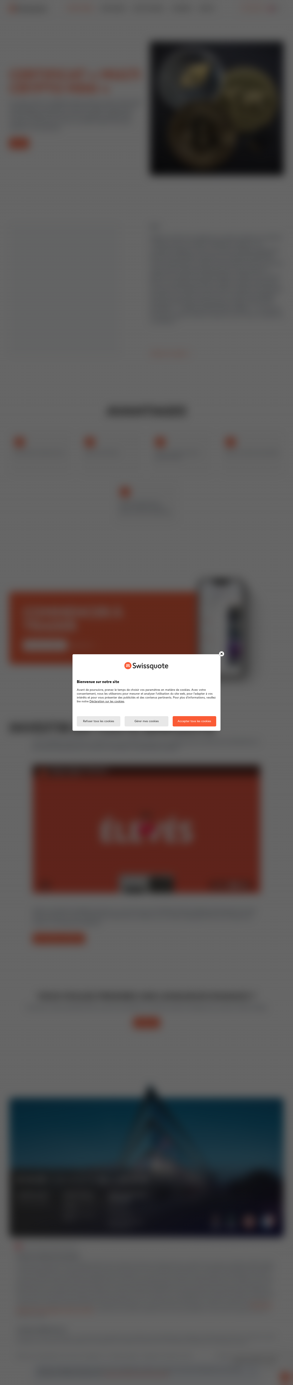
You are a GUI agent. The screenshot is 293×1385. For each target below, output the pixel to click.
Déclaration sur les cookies (106, 701)
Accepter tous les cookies (194, 721)
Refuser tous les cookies (98, 721)
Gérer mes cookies (146, 721)
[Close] (221, 653)
